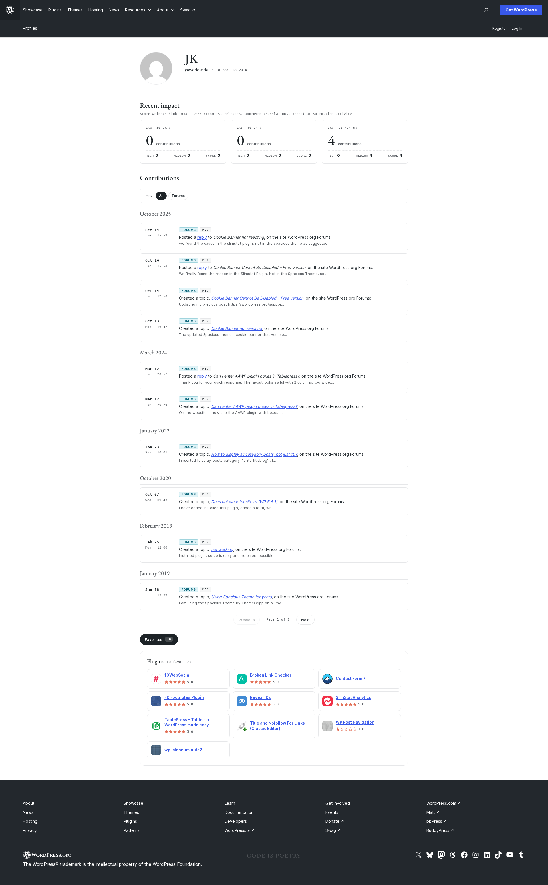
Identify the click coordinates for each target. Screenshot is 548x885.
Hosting (30, 821)
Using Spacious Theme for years (241, 596)
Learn (230, 803)
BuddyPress (440, 830)
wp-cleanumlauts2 (183, 749)
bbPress (436, 821)
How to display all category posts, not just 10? (254, 454)
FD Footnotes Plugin (184, 697)
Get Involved (337, 803)
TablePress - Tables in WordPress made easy (186, 722)
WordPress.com (443, 803)
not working (222, 549)
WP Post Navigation (355, 722)
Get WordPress (521, 9)
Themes (131, 812)
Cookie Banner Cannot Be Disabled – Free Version (257, 298)
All (161, 196)
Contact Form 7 (351, 678)
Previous (246, 619)
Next (305, 619)
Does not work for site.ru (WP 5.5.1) (244, 501)
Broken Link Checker (270, 675)
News (28, 812)
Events (331, 812)
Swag (333, 830)
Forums (178, 196)
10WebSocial (177, 675)
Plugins (130, 821)
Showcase (133, 803)
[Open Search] (486, 10)
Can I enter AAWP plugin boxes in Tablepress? (254, 406)
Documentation (239, 812)
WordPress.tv (240, 830)
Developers (236, 821)
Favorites (158, 639)
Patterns (132, 830)
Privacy (30, 830)
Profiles (30, 28)
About (28, 803)
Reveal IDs (260, 697)
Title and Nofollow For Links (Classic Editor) (277, 726)
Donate (334, 821)
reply (202, 237)
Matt (433, 812)
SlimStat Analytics (353, 697)
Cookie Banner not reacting (236, 328)
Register (499, 28)
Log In (517, 28)
